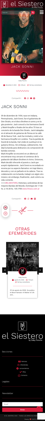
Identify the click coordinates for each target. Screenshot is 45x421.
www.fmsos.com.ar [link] (30, 189)
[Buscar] (33, 12)
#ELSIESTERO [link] (11, 183)
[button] (25, 98)
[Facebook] (5, 207)
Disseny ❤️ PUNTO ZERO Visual (34, 419)
